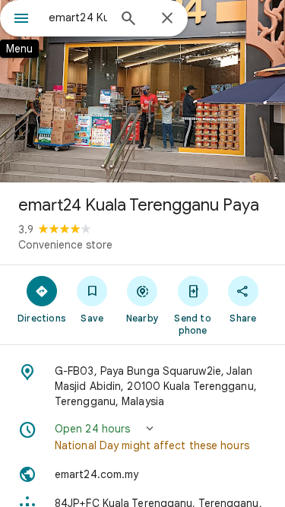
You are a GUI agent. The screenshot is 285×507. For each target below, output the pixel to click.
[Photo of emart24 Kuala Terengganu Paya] (142, 91)
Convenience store (65, 245)
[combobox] (78, 17)
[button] (142, 437)
